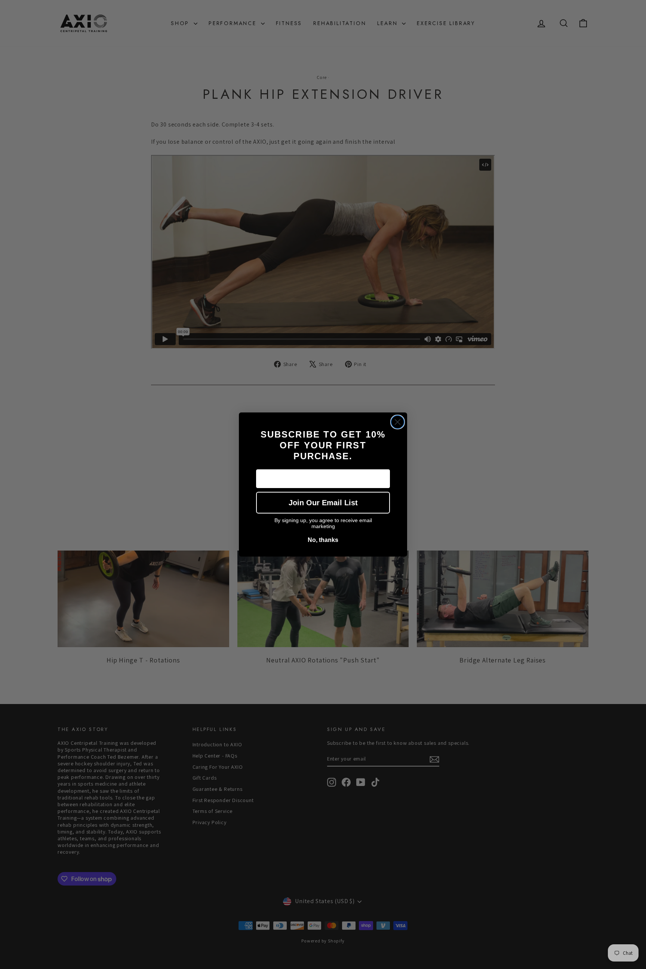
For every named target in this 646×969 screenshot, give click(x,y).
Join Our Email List (323, 503)
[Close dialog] (397, 422)
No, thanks (323, 540)
